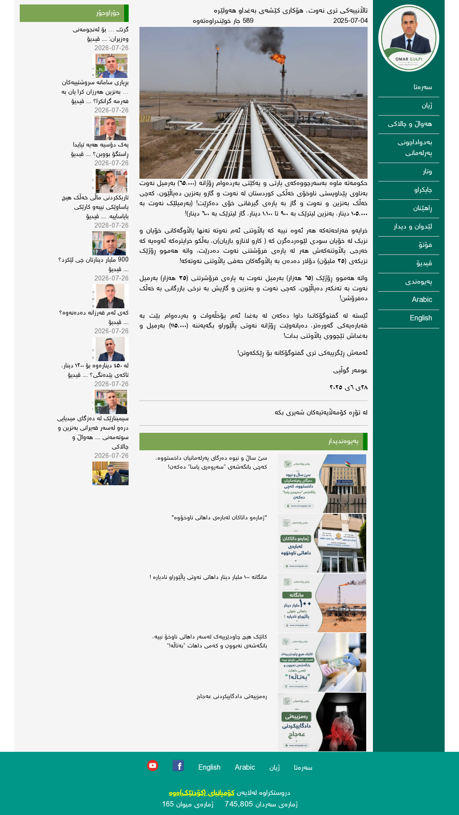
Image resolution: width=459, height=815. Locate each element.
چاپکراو (423, 190)
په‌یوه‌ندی (418, 282)
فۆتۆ (425, 245)
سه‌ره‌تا (423, 87)
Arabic (422, 300)
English (421, 319)
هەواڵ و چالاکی (410, 124)
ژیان (427, 106)
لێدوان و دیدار (413, 227)
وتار (427, 172)
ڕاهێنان (422, 208)
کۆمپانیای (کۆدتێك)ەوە (201, 793)
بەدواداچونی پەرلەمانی (415, 148)
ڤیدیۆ (424, 264)
